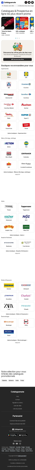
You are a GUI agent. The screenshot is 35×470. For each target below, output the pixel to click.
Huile (17, 380)
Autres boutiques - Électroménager (16, 340)
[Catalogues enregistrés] (26, 2)
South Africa (29, 451)
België (23, 447)
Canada (27, 447)
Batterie (11, 380)
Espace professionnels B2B (17, 424)
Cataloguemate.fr (22, 455)
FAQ (17, 396)
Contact (17, 399)
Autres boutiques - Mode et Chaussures (17, 314)
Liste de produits (17, 409)
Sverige (23, 451)
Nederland (12, 451)
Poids (22, 380)
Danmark (17, 449)
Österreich (12, 447)
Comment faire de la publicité (17, 421)
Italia (3, 451)
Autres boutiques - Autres (17, 235)
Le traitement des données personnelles (17, 466)
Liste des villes (17, 405)
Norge (18, 451)
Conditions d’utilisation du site (17, 463)
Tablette (4, 380)
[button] (29, 2)
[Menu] (32, 2)
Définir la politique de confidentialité (17, 460)
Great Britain (28, 449)
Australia (18, 447)
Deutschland (10, 449)
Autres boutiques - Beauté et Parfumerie (17, 251)
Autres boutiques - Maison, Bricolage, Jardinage (17, 172)
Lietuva (7, 451)
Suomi (22, 449)
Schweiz (4, 449)
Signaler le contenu (17, 402)
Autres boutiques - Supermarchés (17, 133)
